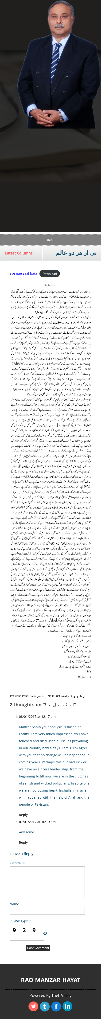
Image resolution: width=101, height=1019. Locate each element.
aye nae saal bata (23, 273)
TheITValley (61, 995)
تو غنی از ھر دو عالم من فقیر (61, 252)
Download (50, 273)
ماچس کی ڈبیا (27, 696)
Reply (23, 814)
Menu (50, 240)
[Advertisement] (50, 181)
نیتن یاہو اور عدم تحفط (67, 696)
